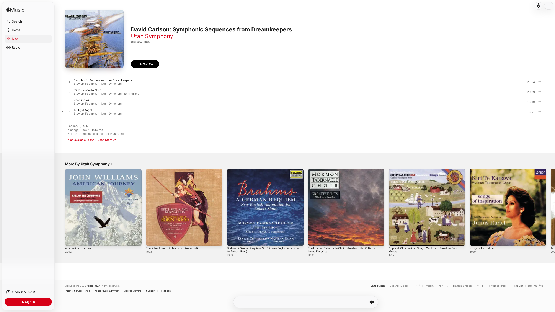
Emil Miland (131, 93)
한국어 (480, 286)
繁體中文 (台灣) (536, 286)
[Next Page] (551, 207)
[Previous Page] (61, 207)
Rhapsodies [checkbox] (81, 100)
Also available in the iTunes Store (90, 139)
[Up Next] (364, 302)
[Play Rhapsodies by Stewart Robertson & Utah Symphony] (69, 102)
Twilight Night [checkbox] (83, 110)
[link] (89, 164)
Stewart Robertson (86, 83)
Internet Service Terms (77, 291)
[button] (28, 21)
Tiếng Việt (517, 286)
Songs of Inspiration (483, 171)
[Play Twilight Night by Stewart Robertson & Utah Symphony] (69, 112)
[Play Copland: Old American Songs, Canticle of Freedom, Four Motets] (394, 240)
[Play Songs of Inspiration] (475, 240)
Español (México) (400, 286)
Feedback (165, 291)
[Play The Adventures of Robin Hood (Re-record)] (151, 240)
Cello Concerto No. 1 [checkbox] (88, 90)
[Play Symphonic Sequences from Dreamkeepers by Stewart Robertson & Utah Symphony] (69, 82)
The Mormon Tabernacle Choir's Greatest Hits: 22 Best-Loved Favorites (346, 172)
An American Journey (79, 171)
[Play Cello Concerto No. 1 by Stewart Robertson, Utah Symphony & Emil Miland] (69, 92)
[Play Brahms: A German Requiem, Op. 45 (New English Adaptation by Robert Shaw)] (232, 240)
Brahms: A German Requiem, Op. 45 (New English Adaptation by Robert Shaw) (260, 172)
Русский (429, 286)
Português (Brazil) (498, 286)
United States (378, 286)
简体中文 (444, 286)
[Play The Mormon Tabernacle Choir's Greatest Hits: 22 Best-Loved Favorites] (313, 240)
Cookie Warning (133, 291)
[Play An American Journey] (70, 240)
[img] (15, 9)
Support (150, 291)
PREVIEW (530, 82)
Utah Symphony (152, 36)
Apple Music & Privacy (107, 291)
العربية (417, 286)
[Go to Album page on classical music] (538, 6)
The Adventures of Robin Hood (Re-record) (175, 171)
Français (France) (462, 286)
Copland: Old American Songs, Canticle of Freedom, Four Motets (424, 172)
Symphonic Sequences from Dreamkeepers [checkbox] (103, 80)
